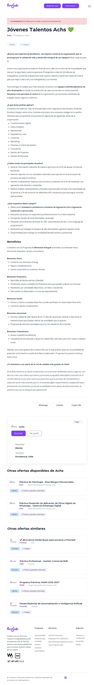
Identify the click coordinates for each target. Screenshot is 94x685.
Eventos (38, 644)
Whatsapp (43, 405)
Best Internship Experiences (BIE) (60, 642)
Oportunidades (40, 635)
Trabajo (25, 44)
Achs (9, 35)
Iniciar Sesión (70, 6)
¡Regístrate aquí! (52, 6)
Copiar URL (76, 405)
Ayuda (78, 644)
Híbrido (12, 44)
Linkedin (59, 405)
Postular (18, 433)
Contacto (38, 648)
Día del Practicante (55, 635)
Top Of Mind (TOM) (55, 645)
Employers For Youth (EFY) (58, 638)
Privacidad (79, 641)
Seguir (77, 422)
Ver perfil (34, 433)
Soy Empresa (39, 651)
